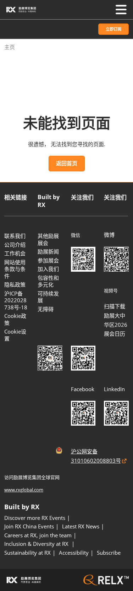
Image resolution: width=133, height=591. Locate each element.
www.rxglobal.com (23, 489)
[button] (113, 29)
